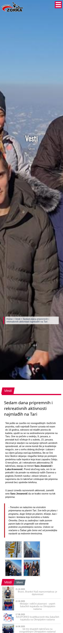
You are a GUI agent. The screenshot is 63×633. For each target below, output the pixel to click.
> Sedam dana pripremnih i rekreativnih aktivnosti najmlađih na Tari (27, 320)
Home (9, 319)
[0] (13, 549)
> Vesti (17, 319)
